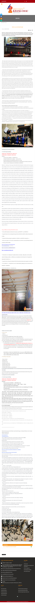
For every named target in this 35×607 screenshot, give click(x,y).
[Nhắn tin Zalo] (1, 15)
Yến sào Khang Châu (13, 601)
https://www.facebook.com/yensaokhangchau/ (8, 244)
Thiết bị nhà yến (4, 595)
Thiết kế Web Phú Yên (25, 601)
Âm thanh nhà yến (27, 571)
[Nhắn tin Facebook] (1, 17)
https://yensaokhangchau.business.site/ (7, 250)
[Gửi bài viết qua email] (29, 30)
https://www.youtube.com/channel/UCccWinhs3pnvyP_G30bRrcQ (12, 582)
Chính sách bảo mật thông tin (23, 588)
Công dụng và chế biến (28, 569)
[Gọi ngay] (1, 21)
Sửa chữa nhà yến (4, 593)
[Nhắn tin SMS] (1, 19)
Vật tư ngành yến (27, 568)
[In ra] (30, 30)
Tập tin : (9, 546)
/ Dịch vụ (5, 22)
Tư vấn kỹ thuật (4, 588)
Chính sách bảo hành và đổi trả (23, 590)
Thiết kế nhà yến (4, 590)
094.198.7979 (4, 1)
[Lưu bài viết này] (32, 30)
